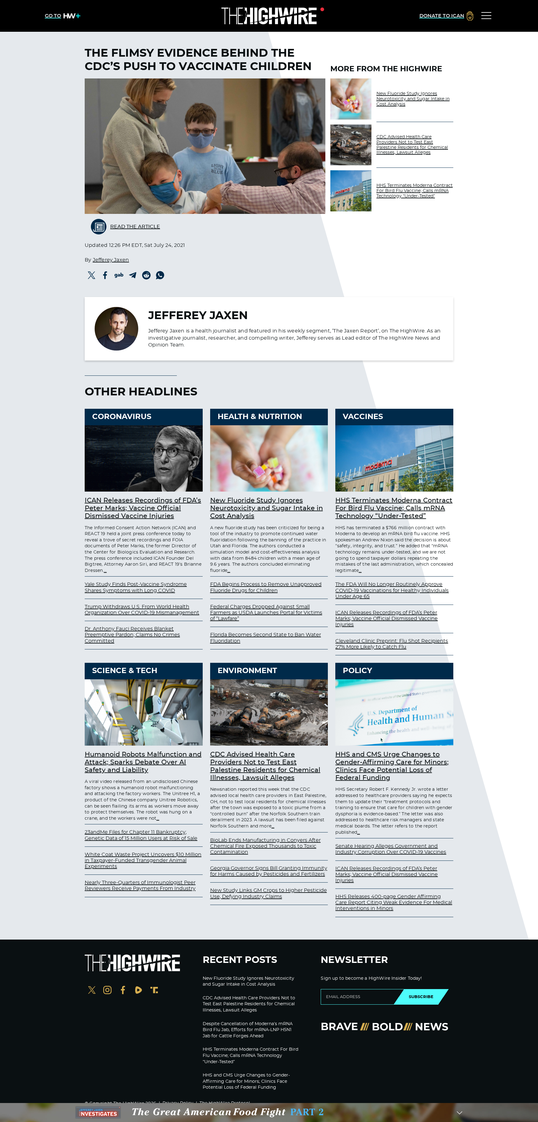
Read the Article (135, 226)
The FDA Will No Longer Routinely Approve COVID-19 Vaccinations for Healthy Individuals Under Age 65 (392, 590)
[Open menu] (486, 16)
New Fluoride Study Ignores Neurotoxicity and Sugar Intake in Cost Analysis (413, 99)
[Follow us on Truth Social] (154, 991)
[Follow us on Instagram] (107, 990)
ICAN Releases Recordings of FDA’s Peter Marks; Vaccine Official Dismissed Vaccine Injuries (143, 508)
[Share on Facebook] (105, 275)
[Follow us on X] (92, 990)
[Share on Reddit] (146, 275)
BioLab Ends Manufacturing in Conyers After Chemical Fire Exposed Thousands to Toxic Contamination (265, 846)
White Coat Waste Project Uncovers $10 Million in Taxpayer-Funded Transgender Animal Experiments (143, 860)
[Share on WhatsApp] (160, 275)
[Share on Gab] (119, 275)
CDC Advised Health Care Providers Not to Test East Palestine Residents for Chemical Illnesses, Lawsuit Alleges (412, 145)
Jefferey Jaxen (111, 259)
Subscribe (421, 997)
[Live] (269, 15)
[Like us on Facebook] (123, 990)
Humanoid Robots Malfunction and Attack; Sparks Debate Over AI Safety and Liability (143, 762)
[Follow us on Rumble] (138, 991)
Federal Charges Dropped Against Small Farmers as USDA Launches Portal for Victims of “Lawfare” (266, 612)
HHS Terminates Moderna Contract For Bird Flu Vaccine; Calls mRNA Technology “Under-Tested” (414, 190)
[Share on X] (91, 275)
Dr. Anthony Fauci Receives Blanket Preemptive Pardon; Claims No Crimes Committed (132, 634)
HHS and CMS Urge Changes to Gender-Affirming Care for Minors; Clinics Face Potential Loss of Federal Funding (246, 1081)
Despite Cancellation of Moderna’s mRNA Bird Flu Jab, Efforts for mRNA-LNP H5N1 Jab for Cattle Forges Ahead (248, 1030)
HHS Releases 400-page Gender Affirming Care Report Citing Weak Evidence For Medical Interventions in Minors (393, 902)
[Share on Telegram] (132, 275)
